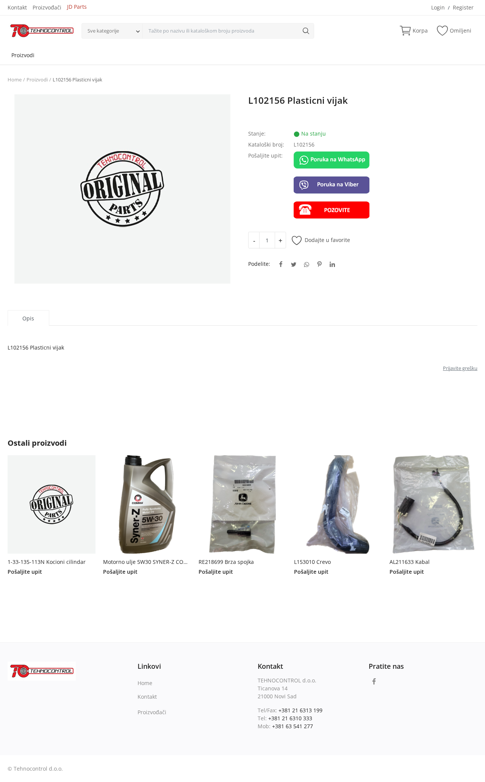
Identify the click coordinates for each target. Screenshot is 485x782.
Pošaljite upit (25, 571)
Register (463, 7)
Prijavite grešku (460, 368)
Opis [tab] (28, 318)
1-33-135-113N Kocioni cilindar (47, 561)
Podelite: (259, 263)
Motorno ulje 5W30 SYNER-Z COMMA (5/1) (147, 561)
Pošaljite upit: (265, 155)
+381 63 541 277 (292, 726)
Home (15, 79)
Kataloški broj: (266, 144)
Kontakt (17, 7)
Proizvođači (47, 7)
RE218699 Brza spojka (226, 561)
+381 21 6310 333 (290, 718)
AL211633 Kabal (410, 561)
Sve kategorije (103, 30)
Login (438, 7)
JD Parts (77, 6)
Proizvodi (22, 55)
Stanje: (257, 133)
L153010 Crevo (312, 561)
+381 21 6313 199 (300, 710)
